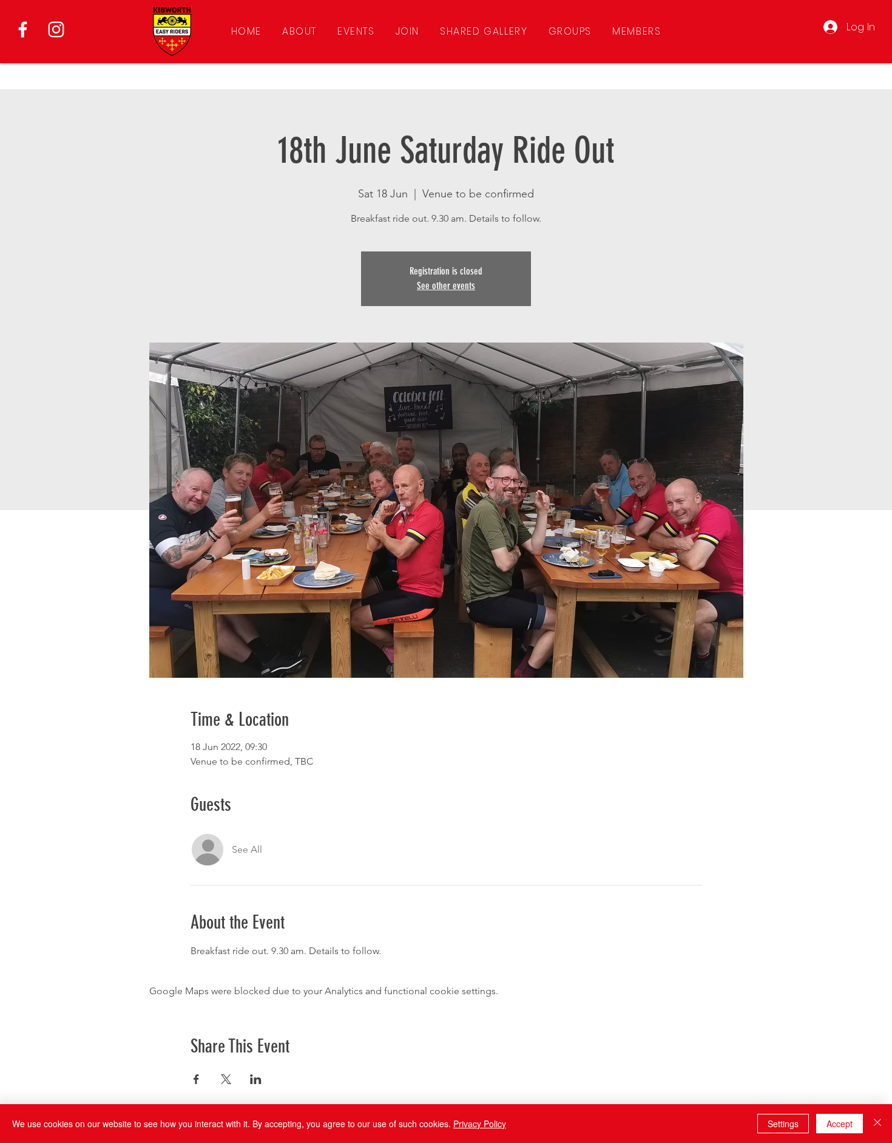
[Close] (877, 1123)
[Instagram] (56, 29)
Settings (783, 1123)
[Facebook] (22, 29)
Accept (839, 1123)
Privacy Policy (479, 1123)
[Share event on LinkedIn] (256, 1079)
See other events (446, 286)
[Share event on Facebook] (196, 1079)
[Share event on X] (226, 1079)
